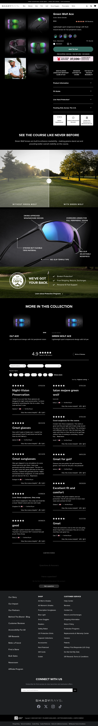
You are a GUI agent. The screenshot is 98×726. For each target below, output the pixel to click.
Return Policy (69, 624)
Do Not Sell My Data (71, 652)
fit (10, 375)
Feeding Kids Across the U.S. (64, 108)
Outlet (40, 656)
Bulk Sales (13, 655)
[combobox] (35, 366)
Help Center (68, 601)
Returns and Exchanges (72, 615)
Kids (36, 6)
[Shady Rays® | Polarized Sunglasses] (10, 6)
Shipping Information (72, 619)
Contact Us (68, 610)
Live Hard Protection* (61, 99)
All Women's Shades (45, 605)
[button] (49, 586)
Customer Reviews (16, 623)
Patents (67, 642)
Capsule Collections (45, 638)
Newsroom (13, 662)
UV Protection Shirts (45, 633)
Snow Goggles (55, 6)
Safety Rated (43, 628)
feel (40, 375)
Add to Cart (73, 49)
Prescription (65, 6)
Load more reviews (49, 553)
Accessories (42, 642)
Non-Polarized (43, 647)
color (15, 375)
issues (27, 375)
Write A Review (80, 354)
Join (75, 690)
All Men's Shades (44, 601)
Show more (58, 375)
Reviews (67, 605)
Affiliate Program (15, 669)
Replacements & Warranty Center (76, 633)
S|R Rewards (13, 636)
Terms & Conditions (26, 724)
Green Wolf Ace (61, 336)
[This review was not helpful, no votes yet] (43, 413)
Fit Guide (90, 41)
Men (24, 6)
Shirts (73, 6)
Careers (67, 638)
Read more (60, 436)
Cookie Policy (35, 724)
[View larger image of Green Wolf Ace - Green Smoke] (15, 22)
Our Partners (14, 610)
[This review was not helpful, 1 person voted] (43, 444)
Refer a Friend (14, 642)
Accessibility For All (17, 629)
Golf (47, 6)
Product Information (61, 83)
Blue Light (42, 615)
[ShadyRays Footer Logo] (49, 701)
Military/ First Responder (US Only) (77, 647)
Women (30, 6)
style (21, 375)
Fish (41, 6)
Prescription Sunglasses (47, 610)
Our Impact (13, 603)
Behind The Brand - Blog (19, 616)
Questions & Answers (49, 565)
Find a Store (13, 649)
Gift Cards (41, 652)
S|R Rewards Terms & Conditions (76, 656)
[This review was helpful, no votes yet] (39, 413)
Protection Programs (71, 628)
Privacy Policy (16, 724)
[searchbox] (16, 365)
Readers (41, 624)
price (50, 375)
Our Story (12, 597)
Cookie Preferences (45, 724)
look (45, 375)
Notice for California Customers (59, 724)
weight (34, 375)
